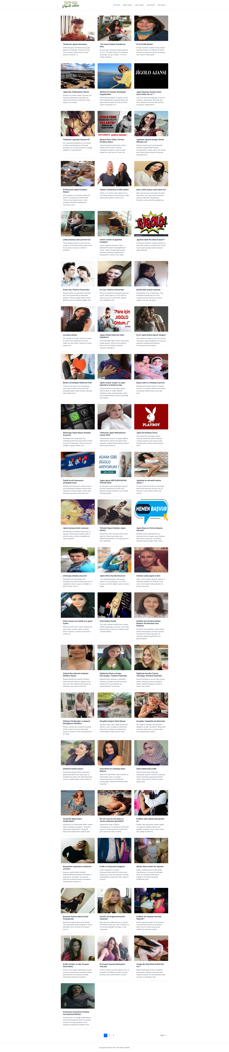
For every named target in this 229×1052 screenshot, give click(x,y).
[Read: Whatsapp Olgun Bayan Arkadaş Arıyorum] (78, 416)
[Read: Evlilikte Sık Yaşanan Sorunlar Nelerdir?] (151, 900)
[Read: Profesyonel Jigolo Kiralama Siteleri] (78, 173)
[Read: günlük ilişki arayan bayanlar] (151, 273)
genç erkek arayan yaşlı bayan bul (151, 190)
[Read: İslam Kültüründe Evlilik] (151, 753)
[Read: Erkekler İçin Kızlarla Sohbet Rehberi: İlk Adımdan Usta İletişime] (151, 605)
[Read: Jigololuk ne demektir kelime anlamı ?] (151, 464)
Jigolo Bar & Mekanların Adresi (76, 92)
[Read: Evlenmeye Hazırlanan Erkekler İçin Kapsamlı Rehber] (78, 996)
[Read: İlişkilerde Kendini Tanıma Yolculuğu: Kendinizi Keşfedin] (151, 657)
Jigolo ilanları (139, 5)
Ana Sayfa (116, 5)
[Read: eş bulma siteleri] (78, 319)
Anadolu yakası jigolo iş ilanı (148, 576)
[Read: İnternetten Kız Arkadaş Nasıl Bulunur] (114, 753)
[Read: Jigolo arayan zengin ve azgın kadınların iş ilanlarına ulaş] (114, 366)
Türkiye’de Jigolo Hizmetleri (75, 44)
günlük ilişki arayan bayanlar (148, 290)
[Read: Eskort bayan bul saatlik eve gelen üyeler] (78, 605)
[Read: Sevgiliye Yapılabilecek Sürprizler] (151, 705)
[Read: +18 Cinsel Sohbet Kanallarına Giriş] (114, 28)
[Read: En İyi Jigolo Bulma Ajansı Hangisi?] (151, 319)
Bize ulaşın (161, 5)
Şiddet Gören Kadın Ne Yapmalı (149, 866)
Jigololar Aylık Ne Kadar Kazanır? (150, 240)
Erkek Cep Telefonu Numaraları (76, 290)
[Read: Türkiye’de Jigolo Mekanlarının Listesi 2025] (114, 416)
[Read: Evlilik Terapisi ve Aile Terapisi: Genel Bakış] (78, 948)
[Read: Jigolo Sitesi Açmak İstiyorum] (114, 559)
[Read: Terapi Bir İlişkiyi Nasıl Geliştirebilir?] (78, 803)
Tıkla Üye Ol (151, 5)
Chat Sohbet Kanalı (108, 621)
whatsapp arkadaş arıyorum (75, 576)
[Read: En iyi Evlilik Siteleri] (151, 28)
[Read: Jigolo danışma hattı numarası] (78, 512)
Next (163, 1035)
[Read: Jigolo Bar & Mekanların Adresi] (78, 76)
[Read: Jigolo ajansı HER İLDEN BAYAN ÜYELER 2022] (114, 464)
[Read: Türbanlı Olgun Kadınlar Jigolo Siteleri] (114, 512)
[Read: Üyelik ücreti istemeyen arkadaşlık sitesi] (78, 464)
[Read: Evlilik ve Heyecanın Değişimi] (114, 850)
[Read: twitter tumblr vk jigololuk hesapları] (114, 223)
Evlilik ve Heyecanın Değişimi (112, 866)
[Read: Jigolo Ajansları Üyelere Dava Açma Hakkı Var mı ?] (151, 76)
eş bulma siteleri (70, 335)
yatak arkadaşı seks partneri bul (76, 240)
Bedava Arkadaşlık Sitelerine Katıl (77, 383)
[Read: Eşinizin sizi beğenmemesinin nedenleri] (114, 900)
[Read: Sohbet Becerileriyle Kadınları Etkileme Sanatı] (78, 657)
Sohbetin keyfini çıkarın (73, 769)
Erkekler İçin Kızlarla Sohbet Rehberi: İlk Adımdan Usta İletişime (148, 623)
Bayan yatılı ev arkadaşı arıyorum (150, 383)
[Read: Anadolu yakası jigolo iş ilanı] (151, 559)
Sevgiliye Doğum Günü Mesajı (112, 721)
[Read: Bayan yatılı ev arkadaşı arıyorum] (151, 366)
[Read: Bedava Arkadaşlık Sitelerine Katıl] (78, 366)
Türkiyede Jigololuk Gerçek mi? (76, 139)
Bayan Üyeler (127, 5)
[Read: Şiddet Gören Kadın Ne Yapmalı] (151, 850)
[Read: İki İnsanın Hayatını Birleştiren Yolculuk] (114, 948)
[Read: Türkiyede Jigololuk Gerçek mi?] (78, 123)
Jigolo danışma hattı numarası (76, 528)
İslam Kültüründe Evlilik (146, 769)
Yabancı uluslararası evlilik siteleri (114, 190)
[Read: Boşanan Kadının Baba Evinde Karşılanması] (78, 900)
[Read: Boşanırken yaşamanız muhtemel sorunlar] (78, 850)
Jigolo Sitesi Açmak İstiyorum (112, 576)
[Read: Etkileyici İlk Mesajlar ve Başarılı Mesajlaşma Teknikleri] (78, 705)
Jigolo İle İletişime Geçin (146, 433)
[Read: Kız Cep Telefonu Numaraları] (114, 273)
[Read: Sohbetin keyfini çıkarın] (78, 753)
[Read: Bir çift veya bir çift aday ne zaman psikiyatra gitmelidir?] (114, 803)
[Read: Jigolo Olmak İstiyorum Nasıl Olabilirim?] (114, 319)
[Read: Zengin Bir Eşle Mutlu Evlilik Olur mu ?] (151, 948)
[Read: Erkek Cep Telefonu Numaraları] (78, 273)
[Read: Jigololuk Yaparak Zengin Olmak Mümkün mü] (151, 123)
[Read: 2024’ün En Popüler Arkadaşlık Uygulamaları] (114, 76)
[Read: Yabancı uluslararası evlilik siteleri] (114, 173)
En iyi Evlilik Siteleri (144, 44)
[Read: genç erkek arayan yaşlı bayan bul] (151, 173)
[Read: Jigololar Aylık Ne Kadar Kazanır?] (151, 223)
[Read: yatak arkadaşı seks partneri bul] (78, 223)
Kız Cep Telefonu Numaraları (112, 290)
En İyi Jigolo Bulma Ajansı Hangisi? (151, 335)
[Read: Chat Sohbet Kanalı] (114, 605)
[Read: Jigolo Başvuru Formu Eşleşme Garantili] (151, 512)
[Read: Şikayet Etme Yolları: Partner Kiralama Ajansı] (114, 123)
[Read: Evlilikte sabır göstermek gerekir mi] (151, 803)
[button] (166, 4)
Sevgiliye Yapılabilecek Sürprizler (150, 721)
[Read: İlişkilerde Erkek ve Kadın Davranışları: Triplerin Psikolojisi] (114, 657)
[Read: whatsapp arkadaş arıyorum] (78, 559)
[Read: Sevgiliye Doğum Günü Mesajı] (114, 705)
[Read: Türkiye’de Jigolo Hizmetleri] (78, 28)
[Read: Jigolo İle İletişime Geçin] (151, 416)
